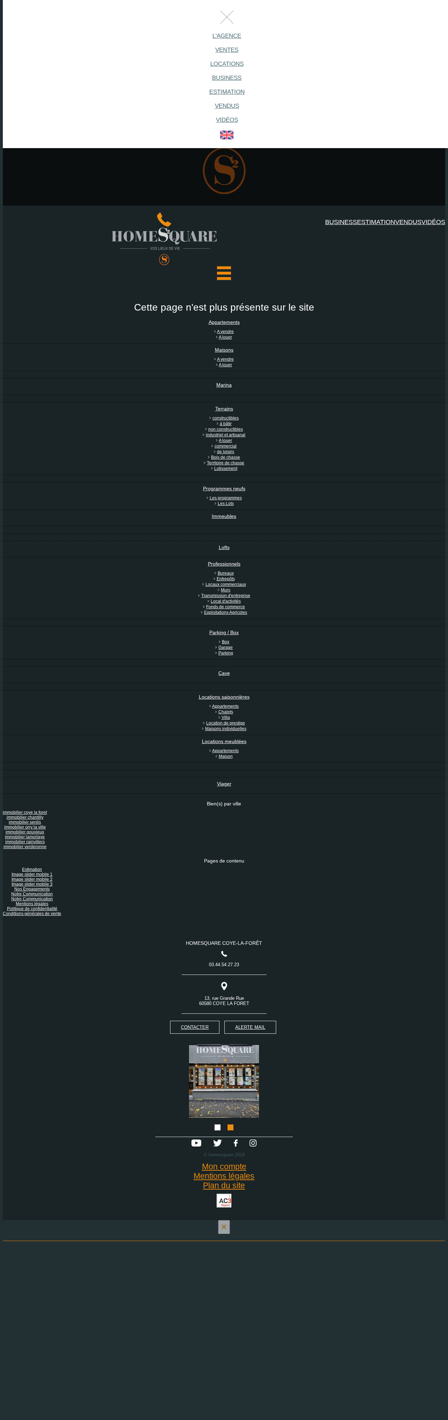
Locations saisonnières (224, 697)
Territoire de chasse (225, 462)
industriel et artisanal (225, 434)
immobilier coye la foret (25, 812)
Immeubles (224, 516)
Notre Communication (32, 894)
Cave (224, 673)
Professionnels (224, 564)
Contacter (195, 1027)
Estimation (227, 92)
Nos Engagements (32, 889)
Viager (224, 784)
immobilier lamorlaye (25, 836)
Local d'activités (226, 601)
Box (225, 641)
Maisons (224, 350)
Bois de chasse (225, 457)
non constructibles (225, 429)
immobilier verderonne (25, 846)
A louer (225, 337)
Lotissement (225, 468)
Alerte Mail (250, 1027)
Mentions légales (32, 903)
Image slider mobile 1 (32, 874)
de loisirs (225, 451)
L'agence (226, 36)
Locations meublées (224, 741)
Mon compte (224, 1166)
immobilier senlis (25, 822)
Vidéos (227, 120)
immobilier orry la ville (25, 827)
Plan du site (224, 1185)
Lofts (224, 547)
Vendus (227, 106)
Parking (225, 653)
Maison (226, 756)
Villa (226, 717)
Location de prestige (225, 723)
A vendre (225, 331)
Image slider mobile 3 (32, 884)
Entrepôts (226, 578)
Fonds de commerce (225, 606)
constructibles (225, 418)
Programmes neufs (224, 488)
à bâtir (226, 423)
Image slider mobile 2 (32, 879)
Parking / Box (224, 632)
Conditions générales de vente (32, 913)
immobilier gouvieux (25, 832)
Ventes (226, 50)
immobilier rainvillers (25, 841)
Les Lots (226, 503)
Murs (225, 590)
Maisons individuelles (225, 728)
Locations (227, 64)
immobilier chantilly (25, 817)
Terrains (224, 408)
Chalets (225, 711)
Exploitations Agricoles (225, 612)
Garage (225, 647)
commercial (226, 446)
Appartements (224, 322)
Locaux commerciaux (225, 584)
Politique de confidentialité (32, 908)
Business (226, 78)
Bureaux (226, 573)
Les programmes (226, 498)
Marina (224, 385)
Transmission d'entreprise (225, 595)
